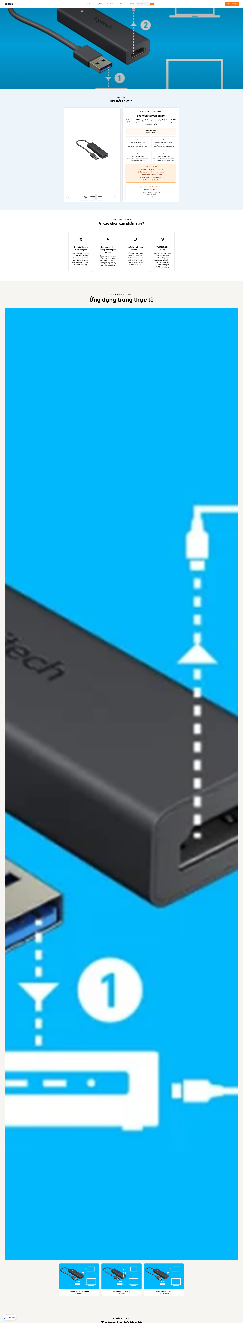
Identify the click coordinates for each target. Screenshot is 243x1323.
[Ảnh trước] (68, 197)
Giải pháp (98, 4)
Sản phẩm (87, 4)
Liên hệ (131, 4)
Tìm (152, 3)
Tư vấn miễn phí (232, 4)
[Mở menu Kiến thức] (115, 3)
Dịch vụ (120, 4)
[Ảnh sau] (116, 197)
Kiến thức (110, 4)
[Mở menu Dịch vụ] (125, 3)
